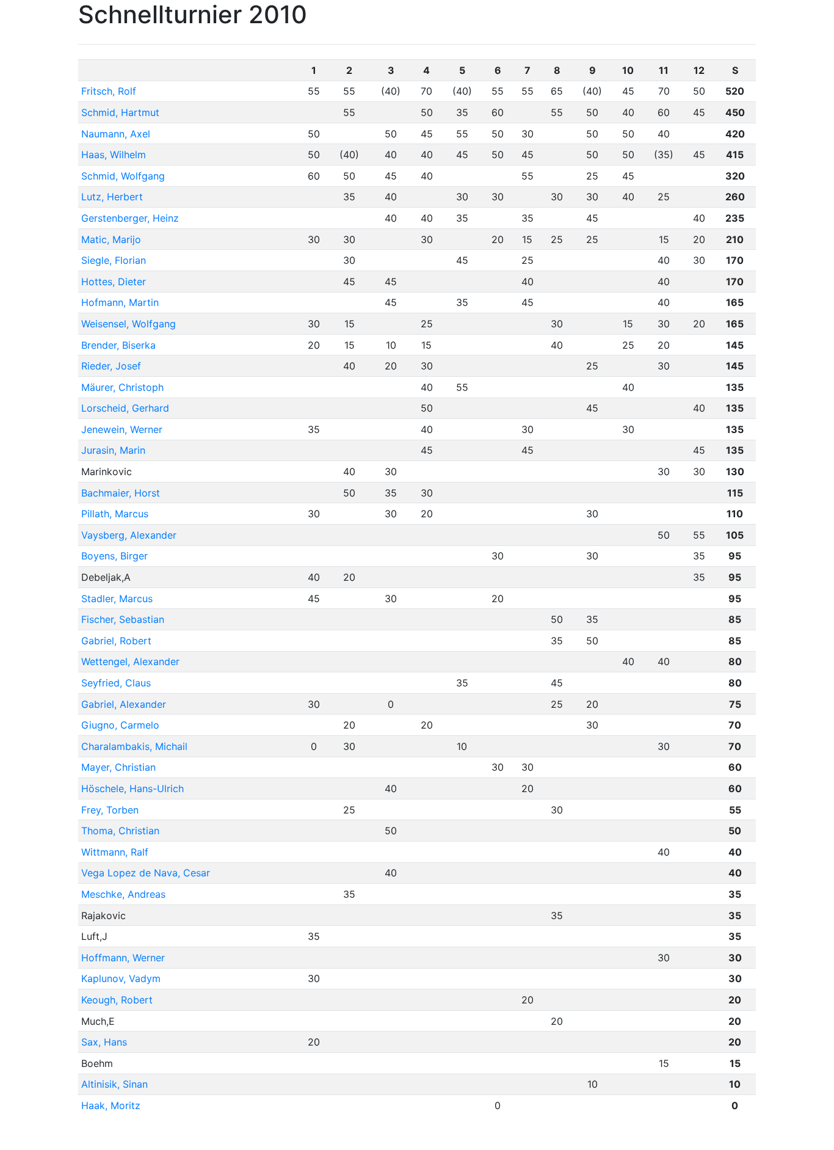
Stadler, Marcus (117, 598)
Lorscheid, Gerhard (125, 408)
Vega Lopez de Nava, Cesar (145, 873)
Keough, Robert (117, 1000)
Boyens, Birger (114, 556)
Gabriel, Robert (116, 641)
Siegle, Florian (113, 260)
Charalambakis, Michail (134, 746)
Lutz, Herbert (112, 197)
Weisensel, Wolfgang (128, 324)
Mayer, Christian (118, 767)
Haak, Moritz (110, 1105)
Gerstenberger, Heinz (130, 218)
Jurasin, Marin (113, 450)
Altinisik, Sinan (114, 1084)
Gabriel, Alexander (123, 704)
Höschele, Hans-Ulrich (132, 788)
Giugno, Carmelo (120, 725)
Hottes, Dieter (113, 281)
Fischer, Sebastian (122, 619)
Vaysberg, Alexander (128, 535)
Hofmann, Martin (120, 302)
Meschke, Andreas (123, 894)
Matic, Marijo (111, 239)
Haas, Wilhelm (113, 154)
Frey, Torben (110, 810)
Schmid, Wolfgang (123, 176)
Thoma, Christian (120, 830)
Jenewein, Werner (121, 429)
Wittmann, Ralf (114, 852)
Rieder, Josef (111, 366)
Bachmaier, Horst (120, 493)
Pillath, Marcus (114, 514)
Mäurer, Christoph (122, 387)
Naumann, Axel (115, 134)
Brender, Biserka (118, 345)
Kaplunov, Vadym (121, 978)
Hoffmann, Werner (123, 958)
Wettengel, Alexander (130, 661)
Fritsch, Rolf (108, 91)
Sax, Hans (104, 1042)
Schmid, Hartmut (120, 112)
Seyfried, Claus (116, 683)
